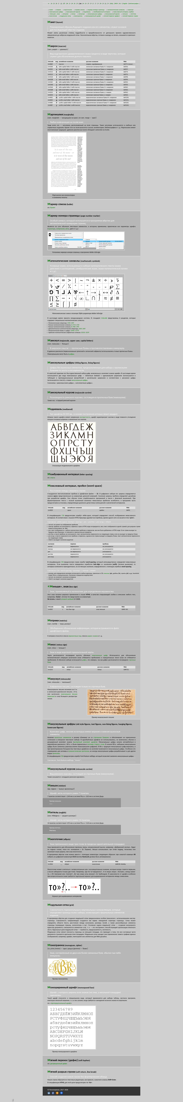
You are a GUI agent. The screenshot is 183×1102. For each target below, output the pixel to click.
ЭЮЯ (116, 3)
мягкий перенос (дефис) (112, 16)
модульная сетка (65, 16)
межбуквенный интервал (102, 12)
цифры (71, 354)
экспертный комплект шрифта (85, 742)
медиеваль (86, 12)
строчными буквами (101, 737)
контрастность (85, 417)
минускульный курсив (112, 14)
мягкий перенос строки (130, 16)
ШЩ (111, 3)
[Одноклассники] (57, 1094)
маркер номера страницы (96, 10)
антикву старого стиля (96, 744)
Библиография (133, 3)
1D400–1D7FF (74, 330)
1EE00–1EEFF (85, 332)
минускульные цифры (95, 14)
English (125, 3)
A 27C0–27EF (75, 325)
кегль (67, 229)
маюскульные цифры (56, 12)
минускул (82, 14)
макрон (58, 10)
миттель (133, 14)
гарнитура (51, 229)
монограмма (78, 16)
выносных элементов (63, 737)
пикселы (106, 573)
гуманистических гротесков (79, 751)
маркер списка (80, 10)
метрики (65, 14)
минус (73, 14)
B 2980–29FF (75, 327)
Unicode (104, 318)
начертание (60, 229)
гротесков (56, 753)
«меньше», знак (54, 14)
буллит (52, 208)
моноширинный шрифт (93, 16)
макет (51, 10)
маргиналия (68, 10)
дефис (84, 660)
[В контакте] (49, 1094)
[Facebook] (53, 1094)
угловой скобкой (67, 599)
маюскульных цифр (99, 655)
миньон (125, 14)
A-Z (120, 3)
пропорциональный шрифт (61, 1003)
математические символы (116, 10)
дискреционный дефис (58, 1064)
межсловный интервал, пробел (123, 12)
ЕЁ (64, 3)
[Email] (61, 1094)
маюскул (130, 10)
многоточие (53, 16)
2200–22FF (70, 323)
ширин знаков (92, 636)
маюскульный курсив (73, 12)
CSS (63, 516)
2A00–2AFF (82, 329)
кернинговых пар (75, 636)
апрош (52, 478)
